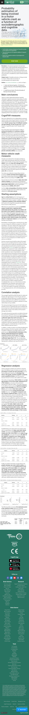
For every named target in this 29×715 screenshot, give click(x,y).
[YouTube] (14, 577)
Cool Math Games (14, 674)
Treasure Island (7, 621)
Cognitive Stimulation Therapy (14, 665)
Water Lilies (21, 636)
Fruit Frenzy (7, 612)
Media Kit (14, 704)
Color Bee (21, 617)
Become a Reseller (5, 706)
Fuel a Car (21, 626)
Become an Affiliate (21, 704)
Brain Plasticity (7, 589)
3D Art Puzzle (7, 641)
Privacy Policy (14, 701)
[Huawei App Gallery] (14, 568)
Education (14, 650)
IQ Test (14, 680)
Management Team (21, 701)
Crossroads (21, 620)
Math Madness (7, 630)
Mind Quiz (14, 664)
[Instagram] (17, 577)
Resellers (14, 656)
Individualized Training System (14, 662)
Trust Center (14, 709)
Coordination (7, 600)
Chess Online (7, 609)
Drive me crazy (7, 624)
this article (18, 262)
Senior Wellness (21, 589)
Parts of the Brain (7, 587)
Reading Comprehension (14, 676)
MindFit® (14, 653)
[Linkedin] (21, 577)
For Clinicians (14, 647)
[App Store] (14, 560)
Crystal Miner (7, 615)
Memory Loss (7, 594)
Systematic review (21, 595)
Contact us (12, 706)
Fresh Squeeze (21, 623)
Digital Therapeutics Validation (20, 584)
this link (11, 247)
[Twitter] (11, 577)
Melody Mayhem (7, 638)
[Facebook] (7, 577)
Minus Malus (21, 629)
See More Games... (21, 641)
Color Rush (7, 639)
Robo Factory (7, 618)
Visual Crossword (7, 626)
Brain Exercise (14, 661)
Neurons (7, 588)
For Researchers (14, 649)
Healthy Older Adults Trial (21, 587)
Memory (7, 601)
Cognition (7, 592)
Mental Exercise (14, 671)
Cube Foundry (21, 621)
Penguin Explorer (21, 614)
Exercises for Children (14, 658)
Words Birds (21, 639)
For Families (14, 646)
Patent (14, 652)
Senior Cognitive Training (21, 592)
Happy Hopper (21, 609)
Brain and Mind (7, 585)
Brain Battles (14, 678)
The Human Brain (7, 584)
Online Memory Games (14, 673)
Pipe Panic (7, 614)
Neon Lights (7, 623)
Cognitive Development (14, 659)
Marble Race (7, 632)
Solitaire (7, 617)
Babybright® (14, 655)
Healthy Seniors (21, 591)
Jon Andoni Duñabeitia (11, 82)
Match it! (7, 627)
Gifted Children (14, 677)
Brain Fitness (7, 591)
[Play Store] (14, 564)
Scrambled (7, 635)
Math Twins (21, 627)
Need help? (23, 709)
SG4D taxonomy (21, 597)
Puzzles (21, 612)
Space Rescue (7, 629)
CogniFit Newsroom (7, 704)
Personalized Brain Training (14, 668)
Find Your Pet (7, 636)
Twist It (21, 635)
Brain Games (14, 670)
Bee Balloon (21, 618)
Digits (21, 615)
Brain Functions (7, 597)
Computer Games (21, 585)
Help (16, 706)
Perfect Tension (21, 632)
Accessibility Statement (23, 706)
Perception (7, 603)
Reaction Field (21, 638)
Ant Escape (7, 620)
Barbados (5, 712)
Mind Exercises (14, 667)
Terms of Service (7, 701)
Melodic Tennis (7, 633)
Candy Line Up (21, 611)
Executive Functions (7, 598)
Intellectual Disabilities (7, 595)
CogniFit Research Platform (6, 44)
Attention (7, 604)
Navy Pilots (21, 588)
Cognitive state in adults (21, 594)
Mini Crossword (7, 611)
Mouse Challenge (21, 630)
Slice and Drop (21, 633)
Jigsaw (21, 624)
